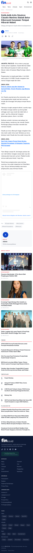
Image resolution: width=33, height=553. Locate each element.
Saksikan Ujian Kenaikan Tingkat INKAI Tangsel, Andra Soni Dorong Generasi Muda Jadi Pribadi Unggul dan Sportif (15, 370)
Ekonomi (19, 466)
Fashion (4, 525)
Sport (20, 7)
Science (11, 516)
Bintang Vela (8, 395)
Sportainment (21, 534)
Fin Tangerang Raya (6, 504)
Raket (14, 534)
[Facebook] (10, 449)
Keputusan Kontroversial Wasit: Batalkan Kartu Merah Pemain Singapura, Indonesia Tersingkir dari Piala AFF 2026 (15, 429)
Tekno (9, 7)
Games (17, 516)
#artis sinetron (19, 223)
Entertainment (28, 7)
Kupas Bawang (9, 378)
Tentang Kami (4, 478)
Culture (4, 528)
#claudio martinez (9, 223)
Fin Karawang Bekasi (6, 502)
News (4, 7)
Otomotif (19, 461)
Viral (18, 464)
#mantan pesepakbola (7, 226)
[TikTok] (2, 449)
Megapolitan (20, 469)
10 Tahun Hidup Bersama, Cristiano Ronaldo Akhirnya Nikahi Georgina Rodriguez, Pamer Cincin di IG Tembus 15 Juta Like (15, 423)
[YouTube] (15, 449)
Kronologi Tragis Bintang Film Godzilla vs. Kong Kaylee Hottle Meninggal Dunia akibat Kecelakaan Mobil (14, 303)
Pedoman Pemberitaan (7, 483)
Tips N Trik (24, 516)
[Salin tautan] (12, 36)
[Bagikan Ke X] (9, 36)
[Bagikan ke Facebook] (5, 36)
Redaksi (3, 481)
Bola (9, 534)
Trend (28, 525)
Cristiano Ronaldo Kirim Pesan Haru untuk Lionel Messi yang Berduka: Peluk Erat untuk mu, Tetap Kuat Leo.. (15, 411)
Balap (3, 534)
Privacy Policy (4, 486)
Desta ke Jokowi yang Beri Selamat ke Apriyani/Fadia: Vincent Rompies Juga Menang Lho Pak (15, 89)
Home (2, 9)
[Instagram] (5, 449)
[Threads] (13, 449)
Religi (10, 528)
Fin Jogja (3, 497)
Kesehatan (19, 471)
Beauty (22, 525)
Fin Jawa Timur (4, 499)
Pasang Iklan (4, 550)
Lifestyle (15, 7)
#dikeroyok (18, 226)
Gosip (3, 539)
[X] (7, 449)
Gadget (4, 516)
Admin (5, 241)
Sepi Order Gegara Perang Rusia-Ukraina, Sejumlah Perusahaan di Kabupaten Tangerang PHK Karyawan (15, 143)
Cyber (3, 519)
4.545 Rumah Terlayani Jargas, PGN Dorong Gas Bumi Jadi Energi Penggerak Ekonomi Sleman (17, 390)
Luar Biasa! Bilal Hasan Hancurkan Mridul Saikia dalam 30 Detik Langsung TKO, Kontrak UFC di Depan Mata (15, 417)
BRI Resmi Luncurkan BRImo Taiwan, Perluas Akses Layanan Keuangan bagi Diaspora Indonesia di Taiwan (16, 364)
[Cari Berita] (28, 2)
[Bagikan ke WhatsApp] (2, 36)
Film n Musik (17, 539)
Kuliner (10, 525)
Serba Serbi (26, 539)
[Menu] (31, 2)
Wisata (16, 525)
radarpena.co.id (5, 495)
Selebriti (10, 539)
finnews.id (4, 492)
